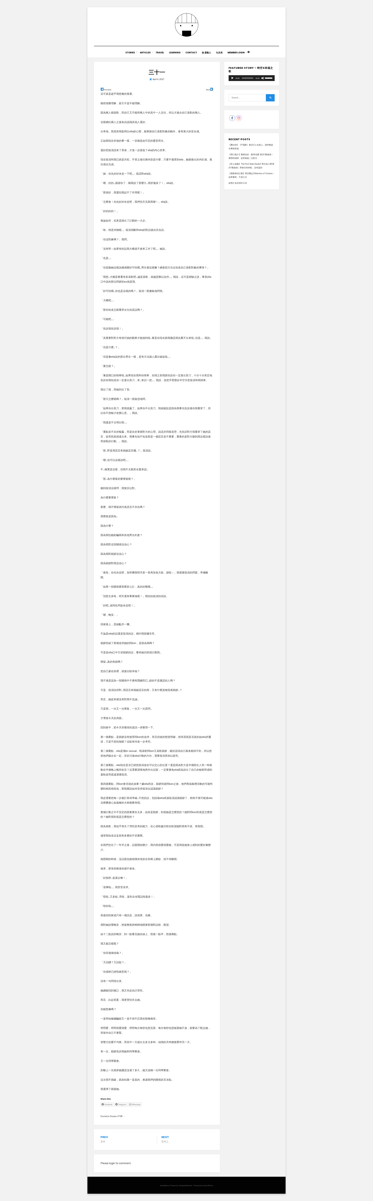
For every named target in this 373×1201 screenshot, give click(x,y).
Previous (107, 90)
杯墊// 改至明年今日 (238, 183)
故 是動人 (206, 52)
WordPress (208, 1186)
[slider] (269, 77)
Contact (191, 52)
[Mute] (262, 78)
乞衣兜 (219, 52)
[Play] (232, 78)
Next (208, 90)
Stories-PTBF (116, 1116)
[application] (252, 78)
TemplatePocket (185, 1186)
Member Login (236, 52)
